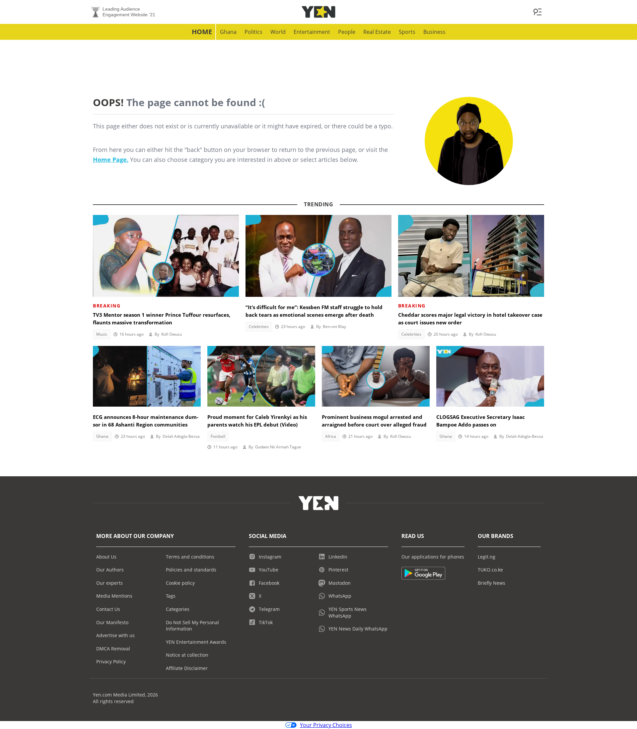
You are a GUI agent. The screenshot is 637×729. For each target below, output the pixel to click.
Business (434, 31)
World (278, 31)
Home (202, 31)
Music (101, 334)
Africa (330, 436)
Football (218, 436)
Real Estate (377, 31)
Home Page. (110, 160)
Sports (407, 31)
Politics (253, 31)
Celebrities (259, 326)
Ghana (228, 31)
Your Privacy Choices (326, 725)
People (346, 31)
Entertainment (312, 31)
